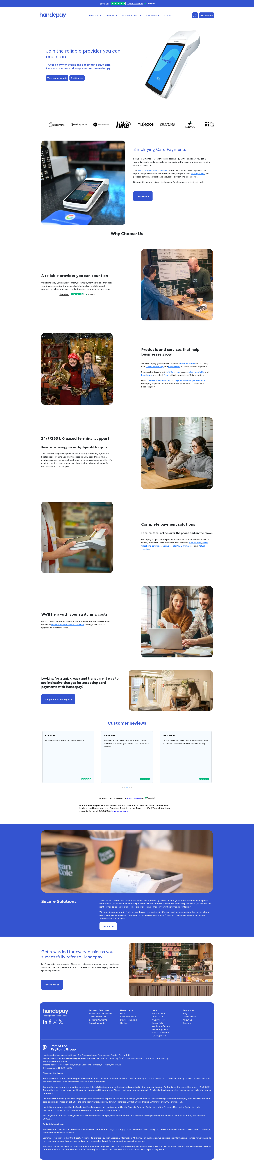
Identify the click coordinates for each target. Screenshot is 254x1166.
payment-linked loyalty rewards (190, 380)
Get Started (206, 15)
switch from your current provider (67, 624)
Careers (187, 1023)
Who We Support (130, 15)
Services (110, 15)
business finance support (159, 380)
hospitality (199, 372)
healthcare (146, 375)
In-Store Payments (98, 1019)
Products (93, 15)
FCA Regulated (159, 1035)
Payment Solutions (99, 1010)
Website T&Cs (158, 1013)
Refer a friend (52, 984)
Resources (151, 15)
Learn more (143, 196)
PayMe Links (174, 366)
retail (190, 372)
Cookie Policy (158, 1023)
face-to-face (195, 542)
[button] (100, 15)
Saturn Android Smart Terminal (152, 170)
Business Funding (128, 1019)
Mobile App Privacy (161, 1026)
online (192, 363)
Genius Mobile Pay (155, 366)
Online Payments (97, 1023)
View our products (57, 78)
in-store (184, 363)
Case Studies (189, 1016)
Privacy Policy (158, 1019)
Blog (185, 1013)
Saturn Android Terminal (100, 1013)
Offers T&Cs (157, 1016)
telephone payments (151, 545)
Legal (154, 1010)
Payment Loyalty (128, 1016)
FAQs (122, 1013)
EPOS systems (198, 173)
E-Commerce (187, 545)
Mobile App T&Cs (160, 1029)
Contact (168, 15)
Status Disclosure (160, 1032)
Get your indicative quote (58, 699)
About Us (187, 1019)
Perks (166, 375)
